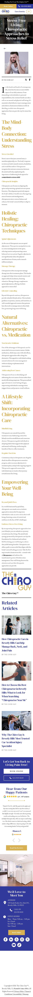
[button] (28, 11)
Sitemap (26, 994)
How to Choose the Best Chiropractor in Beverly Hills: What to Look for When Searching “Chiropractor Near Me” (14, 692)
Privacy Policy (19, 991)
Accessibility (17, 994)
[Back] (5, 48)
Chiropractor (7, 555)
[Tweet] (26, 80)
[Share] (30, 80)
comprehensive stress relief (11, 177)
